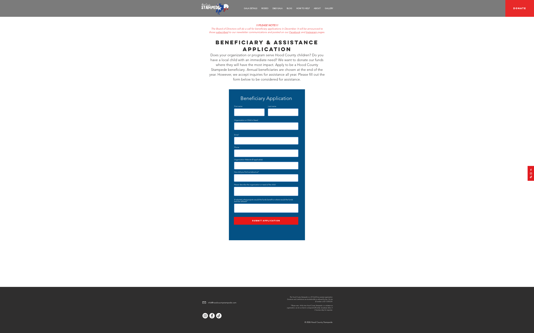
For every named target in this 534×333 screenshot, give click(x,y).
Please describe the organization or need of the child (254, 185)
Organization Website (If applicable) (248, 160)
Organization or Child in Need (246, 120)
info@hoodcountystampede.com (222, 302)
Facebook (294, 32)
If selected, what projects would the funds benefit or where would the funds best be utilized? (263, 200)
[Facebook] (531, 169)
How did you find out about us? (246, 172)
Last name (272, 106)
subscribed (222, 32)
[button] (264, 8)
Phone (236, 147)
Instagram (311, 32)
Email (236, 135)
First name (238, 106)
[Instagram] (531, 173)
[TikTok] (531, 177)
